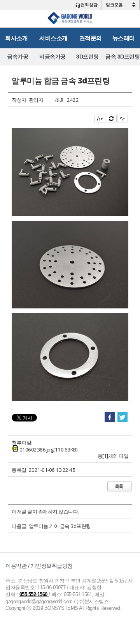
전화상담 (89, 4)
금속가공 (17, 56)
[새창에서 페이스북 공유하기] (110, 417)
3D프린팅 (87, 56)
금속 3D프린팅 (122, 56)
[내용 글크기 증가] (99, 118)
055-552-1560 (34, 594)
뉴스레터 (123, 38)
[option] (17, 57)
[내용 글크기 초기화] (111, 118)
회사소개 (16, 38)
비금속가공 (52, 56)
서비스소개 (53, 38)
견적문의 (90, 38)
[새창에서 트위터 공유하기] (122, 417)
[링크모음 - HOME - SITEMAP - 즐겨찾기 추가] (120, 5)
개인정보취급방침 (52, 566)
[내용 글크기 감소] (122, 118)
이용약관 (15, 566)
